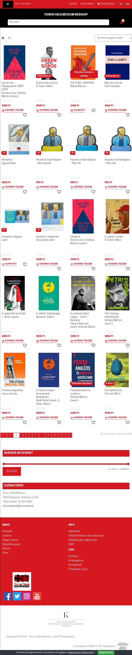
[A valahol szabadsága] (49, 293)
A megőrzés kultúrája (13, 315)
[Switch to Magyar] (126, 4)
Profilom (73, 556)
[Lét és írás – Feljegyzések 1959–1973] (14, 62)
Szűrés (12, 471)
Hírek (6, 553)
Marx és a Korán (114, 85)
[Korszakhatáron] (117, 370)
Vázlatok (82, 240)
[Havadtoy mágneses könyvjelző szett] (49, 216)
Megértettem (106, 653)
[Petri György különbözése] (117, 293)
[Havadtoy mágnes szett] (14, 216)
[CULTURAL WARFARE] (83, 62)
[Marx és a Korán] (117, 62)
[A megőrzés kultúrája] (14, 293)
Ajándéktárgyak (11, 544)
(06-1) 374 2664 (23, 4)
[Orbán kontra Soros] (48, 62)
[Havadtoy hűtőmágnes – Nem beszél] (49, 139)
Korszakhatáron (113, 392)
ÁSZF (71, 544)
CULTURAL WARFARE (82, 85)
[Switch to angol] (121, 4)
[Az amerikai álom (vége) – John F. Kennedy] (83, 293)
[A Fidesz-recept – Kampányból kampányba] (48, 370)
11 (62, 435)
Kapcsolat (74, 531)
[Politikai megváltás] (14, 370)
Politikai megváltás (12, 392)
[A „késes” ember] (117, 216)
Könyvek (7, 531)
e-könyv (7, 536)
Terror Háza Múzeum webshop (66, 14)
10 (55, 435)
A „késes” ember (114, 239)
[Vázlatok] (83, 216)
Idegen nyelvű (10, 540)
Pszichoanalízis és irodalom (80, 395)
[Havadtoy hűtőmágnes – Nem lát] (83, 139)
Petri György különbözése (113, 318)
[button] (123, 21)
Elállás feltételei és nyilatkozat (86, 536)
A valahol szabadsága (48, 315)
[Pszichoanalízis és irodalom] (83, 370)
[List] (9, 38)
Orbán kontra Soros (47, 85)
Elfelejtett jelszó (78, 569)
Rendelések (75, 565)
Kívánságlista (76, 560)
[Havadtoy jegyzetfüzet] (14, 139)
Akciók (6, 548)
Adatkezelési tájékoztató (83, 540)
